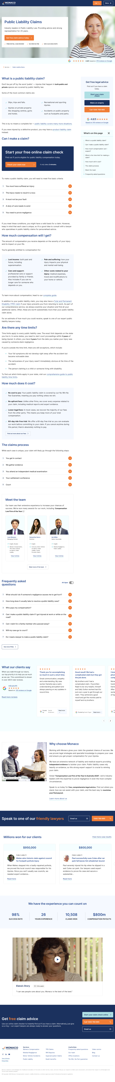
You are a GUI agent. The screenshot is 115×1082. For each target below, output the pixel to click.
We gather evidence (14, 464)
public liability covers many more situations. (53, 123)
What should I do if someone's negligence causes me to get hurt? (34, 594)
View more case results (101, 837)
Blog (93, 1053)
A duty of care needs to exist (18, 206)
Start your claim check (97, 95)
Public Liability (28, 1059)
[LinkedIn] (6, 1054)
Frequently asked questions (95, 174)
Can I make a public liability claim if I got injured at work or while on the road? (36, 616)
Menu (107, 3)
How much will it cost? (93, 162)
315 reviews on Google (104, 61)
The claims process (92, 166)
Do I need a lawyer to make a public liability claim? (27, 637)
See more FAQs (9, 647)
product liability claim (62, 129)
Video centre (96, 1049)
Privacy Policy (5, 1061)
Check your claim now (16, 164)
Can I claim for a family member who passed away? (27, 623)
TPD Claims (49, 1049)
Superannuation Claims (54, 1056)
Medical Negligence (30, 1053)
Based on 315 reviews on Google (97, 123)
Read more (62, 710)
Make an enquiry (97, 103)
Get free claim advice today (17, 38)
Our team (71, 1053)
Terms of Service (6, 1058)
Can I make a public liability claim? (97, 145)
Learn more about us (58, 798)
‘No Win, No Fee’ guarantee (78, 1059)
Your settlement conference (18, 478)
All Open (71, 582)
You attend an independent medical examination (26, 471)
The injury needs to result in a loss (20, 192)
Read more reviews (9, 697)
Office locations (73, 1056)
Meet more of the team (36, 567)
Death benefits (51, 1059)
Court (8, 484)
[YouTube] (9, 1054)
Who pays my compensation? (18, 607)
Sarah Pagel (87, 712)
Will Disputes (50, 1053)
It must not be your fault (16, 199)
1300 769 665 (99, 818)
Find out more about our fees (16, 433)
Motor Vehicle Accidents (31, 1056)
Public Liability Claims (19, 67)
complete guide (49, 295)
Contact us (96, 1056)
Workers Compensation (31, 1049)
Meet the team (90, 170)
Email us (73, 818)
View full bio (15, 556)
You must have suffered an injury (20, 186)
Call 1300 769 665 (97, 109)
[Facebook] (3, 1054)
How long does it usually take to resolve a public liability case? (32, 601)
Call (96, 3)
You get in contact (14, 458)
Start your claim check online (96, 1014)
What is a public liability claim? (95, 140)
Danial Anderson (51, 711)
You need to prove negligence (18, 212)
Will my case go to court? (17, 630)
